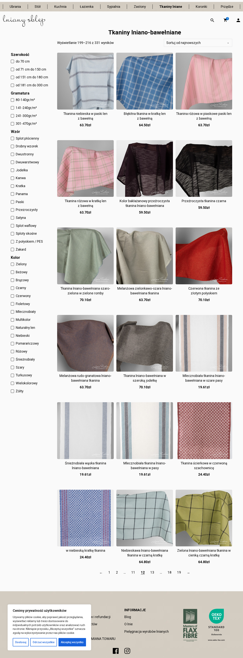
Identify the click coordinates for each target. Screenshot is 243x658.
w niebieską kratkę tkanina (85, 550)
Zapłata (73, 631)
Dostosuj (20, 642)
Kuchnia (60, 7)
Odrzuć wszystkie (43, 642)
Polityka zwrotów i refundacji (89, 617)
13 (152, 572)
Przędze (227, 7)
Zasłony (140, 7)
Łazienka (86, 7)
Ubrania (15, 7)
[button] (225, 20)
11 (133, 572)
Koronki (201, 7)
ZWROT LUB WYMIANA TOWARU (91, 639)
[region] (49, 627)
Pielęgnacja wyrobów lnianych (146, 631)
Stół (38, 7)
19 (179, 572)
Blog (127, 617)
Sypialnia (113, 7)
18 (169, 572)
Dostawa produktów (82, 624)
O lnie (128, 624)
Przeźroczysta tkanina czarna (204, 201)
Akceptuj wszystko (72, 642)
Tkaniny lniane (170, 7)
